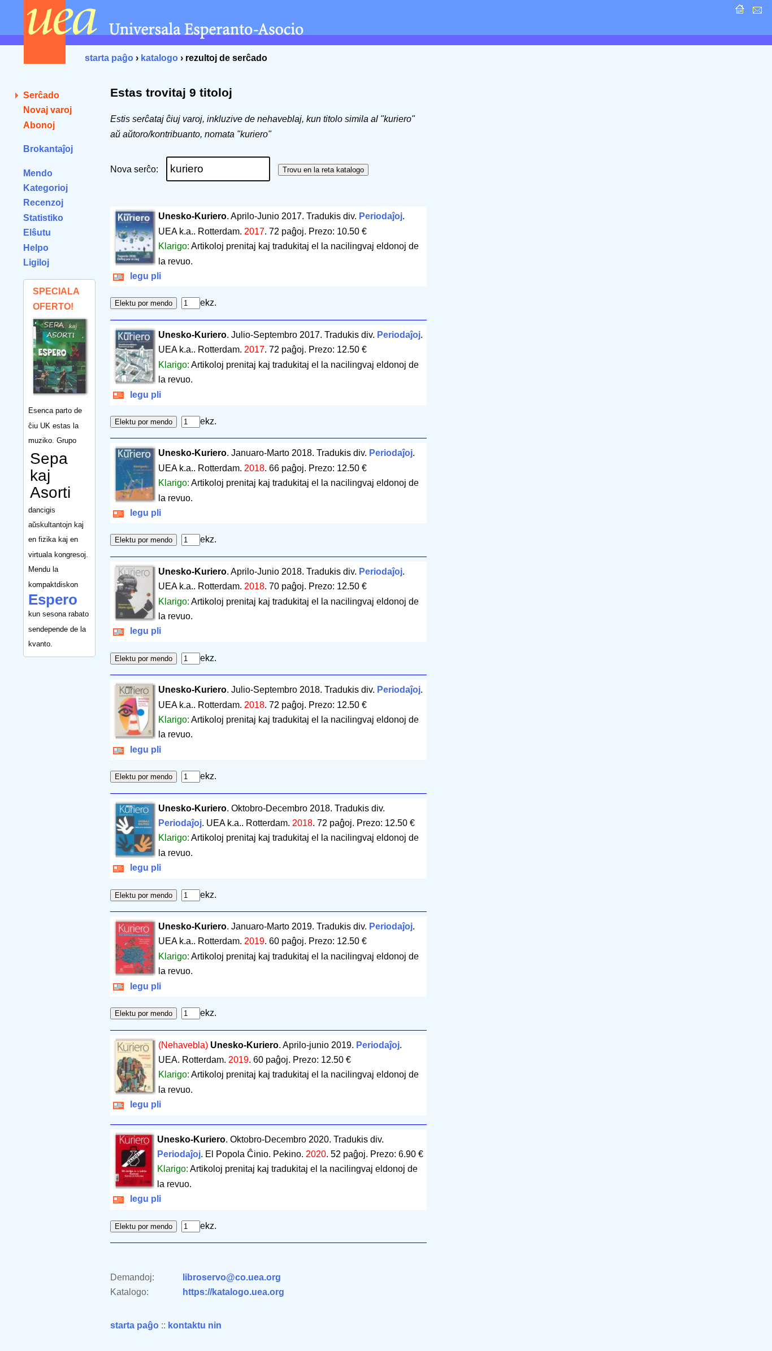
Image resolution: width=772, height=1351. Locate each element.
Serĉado (41, 95)
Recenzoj (43, 202)
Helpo (36, 248)
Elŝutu (37, 232)
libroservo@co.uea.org (232, 1277)
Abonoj (39, 125)
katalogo (159, 58)
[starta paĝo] (738, 12)
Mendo (38, 173)
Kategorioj (45, 188)
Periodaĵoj (380, 216)
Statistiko (43, 218)
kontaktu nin (195, 1325)
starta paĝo (109, 58)
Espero (52, 599)
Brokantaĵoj (48, 149)
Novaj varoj (47, 110)
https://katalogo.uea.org (233, 1292)
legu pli (143, 276)
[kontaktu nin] (756, 12)
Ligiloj (36, 262)
